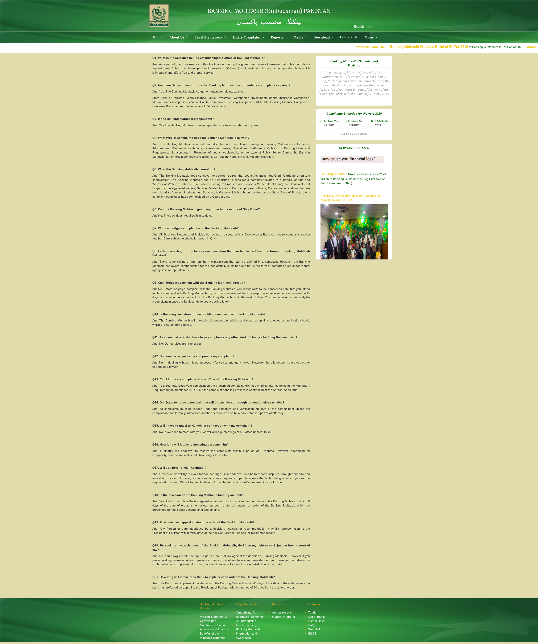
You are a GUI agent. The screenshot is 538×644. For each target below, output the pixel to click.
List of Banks (316, 616)
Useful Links (316, 621)
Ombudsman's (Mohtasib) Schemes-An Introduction (250, 617)
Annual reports (282, 612)
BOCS (312, 633)
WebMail (314, 629)
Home (157, 37)
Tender (313, 612)
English (359, 26)
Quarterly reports (283, 616)
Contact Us (348, 37)
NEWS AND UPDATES (354, 148)
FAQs (312, 625)
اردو (369, 26)
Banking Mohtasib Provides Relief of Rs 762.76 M (400, 47)
